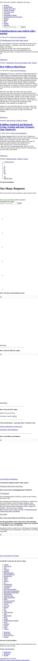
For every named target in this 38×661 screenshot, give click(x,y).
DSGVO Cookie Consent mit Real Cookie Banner (15, 660)
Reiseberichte (8, 615)
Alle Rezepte (10, 63)
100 (5, 173)
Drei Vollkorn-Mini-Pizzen (12, 66)
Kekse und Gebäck (9, 597)
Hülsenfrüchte (8, 594)
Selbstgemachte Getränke (11, 620)
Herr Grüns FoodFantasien (11, 591)
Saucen (6, 619)
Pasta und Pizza (11, 120)
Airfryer (6, 564)
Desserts (6, 581)
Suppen (6, 625)
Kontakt (6, 637)
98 (4, 170)
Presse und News (9, 635)
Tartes (5, 627)
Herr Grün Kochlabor (21, 63)
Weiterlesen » (4, 59)
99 (4, 172)
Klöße (5, 599)
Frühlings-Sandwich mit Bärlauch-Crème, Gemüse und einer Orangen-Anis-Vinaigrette (17, 127)
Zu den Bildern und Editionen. (9, 479)
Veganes (34, 63)
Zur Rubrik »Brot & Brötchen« (9, 429)
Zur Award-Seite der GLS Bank (9, 555)
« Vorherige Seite (9, 162)
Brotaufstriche (8, 576)
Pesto (29, 63)
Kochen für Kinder (9, 601)
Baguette (6, 571)
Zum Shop (3, 345)
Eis (5, 583)
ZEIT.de (14, 416)
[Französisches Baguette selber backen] (7, 486)
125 (5, 177)
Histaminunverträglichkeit (11, 592)
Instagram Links (8, 596)
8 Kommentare (21, 70)
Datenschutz (7, 633)
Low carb (6, 606)
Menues (6, 607)
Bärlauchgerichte (11, 159)
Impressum (7, 632)
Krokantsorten (8, 602)
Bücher (6, 578)
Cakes (5, 579)
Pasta (5, 611)
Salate (5, 617)
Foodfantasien (8, 584)
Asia (5, 568)
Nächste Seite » (8, 178)
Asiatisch (6, 569)
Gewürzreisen (8, 586)
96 (4, 167)
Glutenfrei (7, 587)
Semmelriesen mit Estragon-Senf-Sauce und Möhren (18, 510)
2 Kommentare (21, 37)
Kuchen (6, 604)
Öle (5, 609)
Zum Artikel (3, 403)
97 (4, 168)
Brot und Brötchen (9, 574)
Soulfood (19, 120)
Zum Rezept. (19, 486)
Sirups (5, 622)
